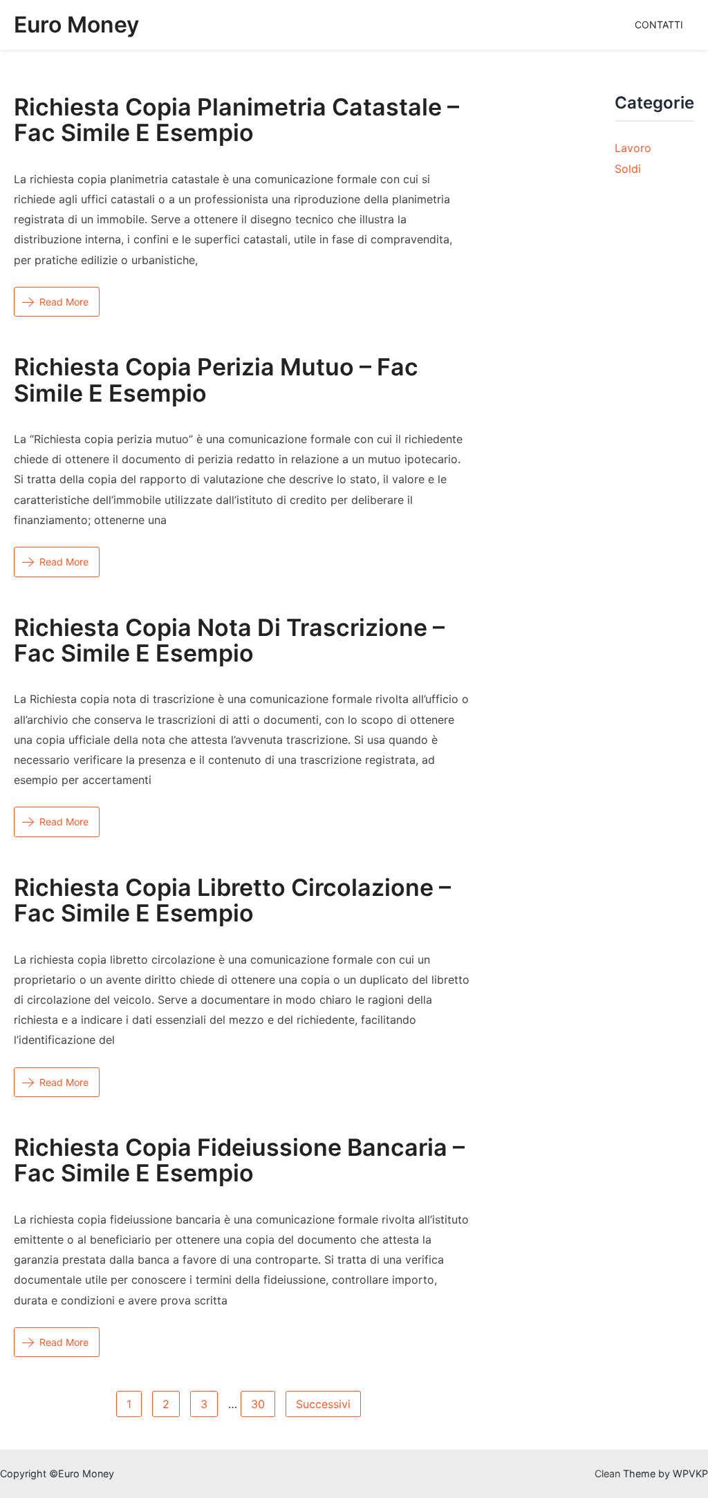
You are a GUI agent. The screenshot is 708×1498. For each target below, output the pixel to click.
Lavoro (633, 148)
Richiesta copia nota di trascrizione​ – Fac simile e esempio (229, 640)
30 (258, 1404)
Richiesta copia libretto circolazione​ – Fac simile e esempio (232, 900)
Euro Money (76, 24)
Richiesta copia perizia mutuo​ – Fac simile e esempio (216, 379)
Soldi (628, 169)
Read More (63, 302)
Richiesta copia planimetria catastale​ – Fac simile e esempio (236, 120)
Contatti (659, 24)
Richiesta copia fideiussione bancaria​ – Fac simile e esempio (239, 1160)
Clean (607, 1473)
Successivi (323, 1404)
